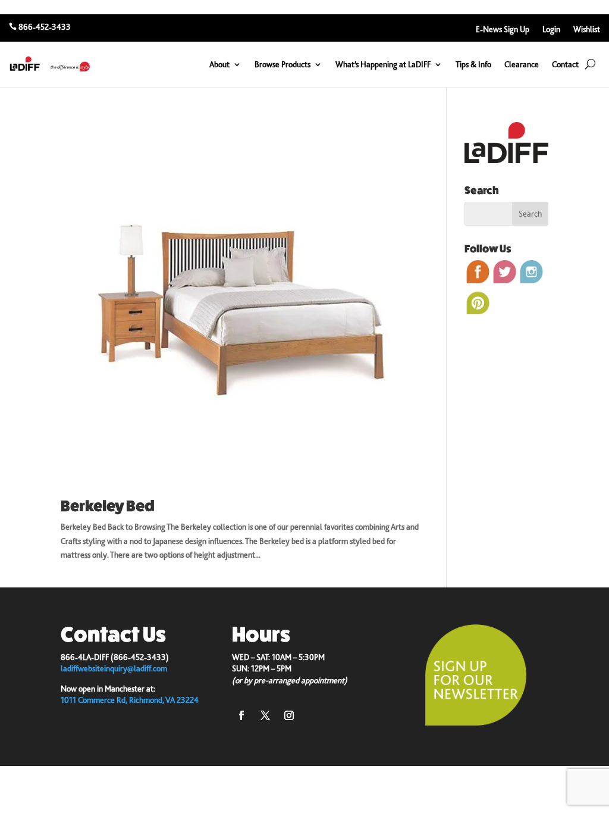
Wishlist (586, 29)
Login (551, 29)
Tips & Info (473, 64)
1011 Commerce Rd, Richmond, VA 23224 (130, 700)
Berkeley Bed (108, 506)
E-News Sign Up (502, 29)
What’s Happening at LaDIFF (383, 64)
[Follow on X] (265, 715)
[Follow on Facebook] (241, 715)
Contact (565, 64)
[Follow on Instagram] (289, 715)
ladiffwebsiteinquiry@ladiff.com (114, 668)
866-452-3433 (44, 27)
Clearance (521, 64)
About (219, 64)
